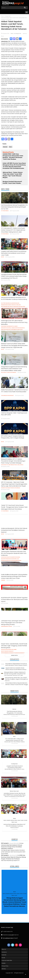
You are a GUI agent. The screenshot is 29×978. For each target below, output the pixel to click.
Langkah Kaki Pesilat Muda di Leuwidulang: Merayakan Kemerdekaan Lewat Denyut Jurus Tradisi (13, 253)
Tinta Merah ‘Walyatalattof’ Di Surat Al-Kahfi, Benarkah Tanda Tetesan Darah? (16, 664)
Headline (9, 820)
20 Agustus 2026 (15, 210)
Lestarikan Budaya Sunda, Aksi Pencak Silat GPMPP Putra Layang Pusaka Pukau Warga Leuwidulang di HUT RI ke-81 (14, 276)
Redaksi (3, 963)
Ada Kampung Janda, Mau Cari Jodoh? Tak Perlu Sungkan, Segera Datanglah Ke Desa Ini (16, 679)
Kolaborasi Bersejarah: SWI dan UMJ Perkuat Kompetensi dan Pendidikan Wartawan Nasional (14, 530)
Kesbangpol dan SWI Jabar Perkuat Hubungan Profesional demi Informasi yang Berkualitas (14, 322)
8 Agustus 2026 (10, 349)
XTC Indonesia (5, 210)
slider (19, 820)
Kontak (3, 957)
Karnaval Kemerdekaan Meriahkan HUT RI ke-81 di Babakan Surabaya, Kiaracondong (14, 298)
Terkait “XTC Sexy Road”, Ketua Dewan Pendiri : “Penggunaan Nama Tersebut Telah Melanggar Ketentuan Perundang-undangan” (14, 508)
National (14, 709)
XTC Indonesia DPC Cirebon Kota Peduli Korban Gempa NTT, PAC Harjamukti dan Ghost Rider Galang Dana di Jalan (13, 230)
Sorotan (22, 820)
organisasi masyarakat (7, 395)
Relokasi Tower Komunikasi (8, 372)
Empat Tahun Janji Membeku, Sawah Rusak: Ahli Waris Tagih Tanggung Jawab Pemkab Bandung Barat (14, 645)
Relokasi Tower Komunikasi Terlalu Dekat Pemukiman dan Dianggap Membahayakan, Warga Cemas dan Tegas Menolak (14, 345)
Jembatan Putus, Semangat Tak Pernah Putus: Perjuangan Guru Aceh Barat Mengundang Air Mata (13, 622)
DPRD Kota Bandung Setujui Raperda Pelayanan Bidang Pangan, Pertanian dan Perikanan (13, 857)
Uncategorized (17, 33)
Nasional (25, 33)
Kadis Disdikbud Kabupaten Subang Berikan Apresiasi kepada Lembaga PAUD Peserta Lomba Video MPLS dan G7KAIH (14, 576)
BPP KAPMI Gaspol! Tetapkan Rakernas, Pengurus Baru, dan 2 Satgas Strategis (12, 437)
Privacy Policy (5, 966)
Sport (18, 791)
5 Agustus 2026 (5, 466)
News (12, 33)
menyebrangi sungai (6, 626)
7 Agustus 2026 (6, 418)
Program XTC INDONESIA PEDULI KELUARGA (12, 464)
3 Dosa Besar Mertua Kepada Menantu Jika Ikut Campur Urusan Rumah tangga (16, 683)
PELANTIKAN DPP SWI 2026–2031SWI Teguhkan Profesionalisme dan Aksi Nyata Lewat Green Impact (14, 599)
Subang (3, 580)
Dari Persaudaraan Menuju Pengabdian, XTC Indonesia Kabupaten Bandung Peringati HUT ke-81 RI (14, 207)
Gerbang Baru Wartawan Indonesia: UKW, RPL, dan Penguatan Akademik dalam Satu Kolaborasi (14, 553)
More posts (14, 655)
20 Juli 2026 (5, 603)
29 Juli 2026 (10, 580)
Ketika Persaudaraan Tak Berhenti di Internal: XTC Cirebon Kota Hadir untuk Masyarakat (14, 391)
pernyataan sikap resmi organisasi (10, 487)
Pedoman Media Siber (7, 960)
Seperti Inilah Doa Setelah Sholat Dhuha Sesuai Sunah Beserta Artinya (16, 668)
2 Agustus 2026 (10, 534)
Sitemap (4, 968)
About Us (4, 949)
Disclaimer (4, 952)
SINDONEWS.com (13, 83)
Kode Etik (4, 954)
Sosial (16, 822)
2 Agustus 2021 (5, 33)
